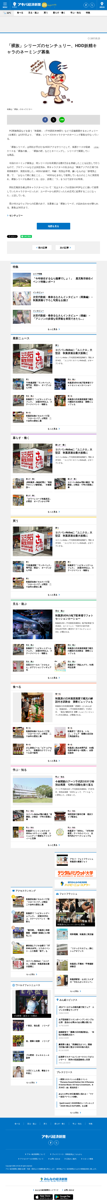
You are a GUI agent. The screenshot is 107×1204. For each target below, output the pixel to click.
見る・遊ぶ (33, 12)
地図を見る (53, 226)
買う (46, 12)
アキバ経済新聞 (26, 5)
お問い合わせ (55, 1159)
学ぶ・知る (75, 12)
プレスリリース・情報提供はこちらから (67, 1154)
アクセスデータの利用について (31, 1159)
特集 (88, 12)
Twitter (92, 5)
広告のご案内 (71, 1159)
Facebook (86, 5)
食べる (20, 12)
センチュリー (16, 215)
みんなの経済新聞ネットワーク (53, 1180)
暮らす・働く (59, 12)
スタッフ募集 (88, 1159)
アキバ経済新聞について (36, 1154)
